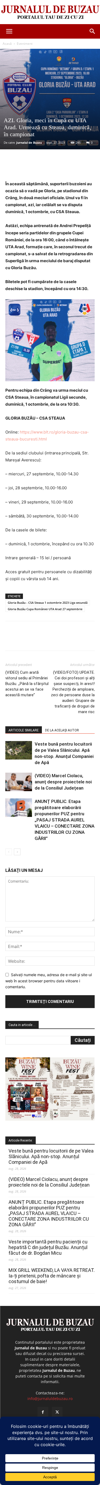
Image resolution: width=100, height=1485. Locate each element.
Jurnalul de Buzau (29, 142)
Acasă (7, 43)
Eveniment (25, 43)
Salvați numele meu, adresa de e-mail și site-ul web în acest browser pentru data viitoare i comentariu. (48, 980)
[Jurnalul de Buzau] (50, 12)
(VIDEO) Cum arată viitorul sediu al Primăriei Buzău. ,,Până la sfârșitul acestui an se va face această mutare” (27, 683)
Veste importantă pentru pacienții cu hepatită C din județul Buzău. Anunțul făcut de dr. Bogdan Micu (48, 1247)
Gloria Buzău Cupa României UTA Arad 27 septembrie (45, 609)
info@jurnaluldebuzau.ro (50, 1398)
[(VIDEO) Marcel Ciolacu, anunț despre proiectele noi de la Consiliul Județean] (18, 782)
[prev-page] (8, 852)
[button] (9, 31)
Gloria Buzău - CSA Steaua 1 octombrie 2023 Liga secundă (47, 603)
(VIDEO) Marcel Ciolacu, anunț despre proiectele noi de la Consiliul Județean (63, 782)
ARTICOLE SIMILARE (24, 730)
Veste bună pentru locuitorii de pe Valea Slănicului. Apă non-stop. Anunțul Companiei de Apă (51, 1156)
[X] (39, 167)
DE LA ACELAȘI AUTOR (62, 730)
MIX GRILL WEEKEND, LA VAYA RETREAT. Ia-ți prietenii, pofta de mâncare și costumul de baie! (52, 1275)
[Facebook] (27, 167)
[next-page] (17, 852)
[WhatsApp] (64, 167)
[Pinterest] (52, 167)
